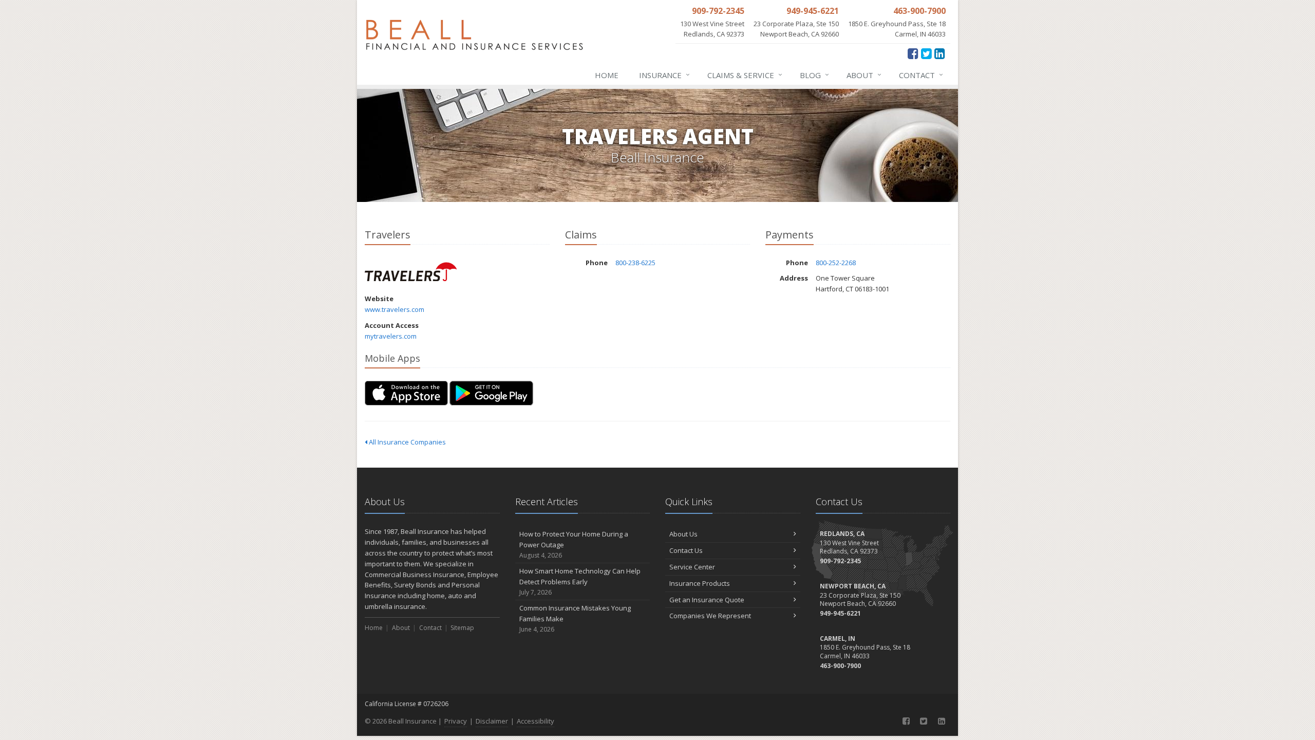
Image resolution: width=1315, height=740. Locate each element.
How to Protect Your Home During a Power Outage (573, 544)
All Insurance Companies (406, 442)
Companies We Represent (710, 615)
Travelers (411, 271)
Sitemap (462, 627)
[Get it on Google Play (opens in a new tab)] (491, 393)
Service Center (692, 566)
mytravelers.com (391, 336)
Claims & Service (744, 74)
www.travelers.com (394, 309)
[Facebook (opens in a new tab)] (913, 53)
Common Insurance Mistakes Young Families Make (575, 618)
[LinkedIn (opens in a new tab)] (939, 53)
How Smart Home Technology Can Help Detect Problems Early (580, 581)
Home (606, 75)
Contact (921, 74)
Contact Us (686, 550)
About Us (683, 534)
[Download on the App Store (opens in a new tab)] (406, 393)
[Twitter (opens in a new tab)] (926, 53)
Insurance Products (699, 583)
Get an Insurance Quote (706, 599)
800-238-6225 (635, 262)
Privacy (455, 721)
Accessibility (535, 721)
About (864, 74)
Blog (814, 74)
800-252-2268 (836, 262)
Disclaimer (492, 721)
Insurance (664, 74)
